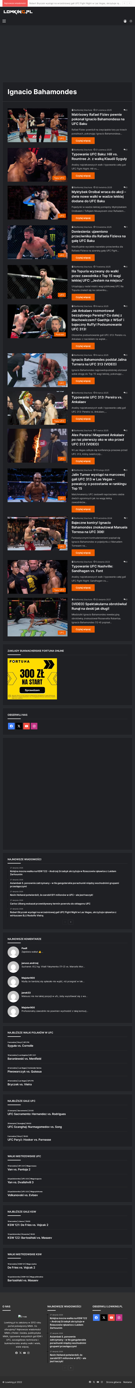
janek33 (26, 992)
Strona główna (113, 1382)
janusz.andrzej (30, 963)
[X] (21, 1353)
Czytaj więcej (83, 140)
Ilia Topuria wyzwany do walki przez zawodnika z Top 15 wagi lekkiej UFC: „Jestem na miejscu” (97, 275)
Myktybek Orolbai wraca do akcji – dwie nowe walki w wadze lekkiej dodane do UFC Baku (99, 196)
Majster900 (28, 977)
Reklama (127, 1382)
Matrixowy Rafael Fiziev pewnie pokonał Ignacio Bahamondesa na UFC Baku (98, 119)
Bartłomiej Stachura (83, 110)
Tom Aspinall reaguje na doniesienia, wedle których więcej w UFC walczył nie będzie (72, 3)
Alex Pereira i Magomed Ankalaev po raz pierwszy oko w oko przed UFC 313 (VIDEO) (98, 439)
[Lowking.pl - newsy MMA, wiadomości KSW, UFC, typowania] (18, 12)
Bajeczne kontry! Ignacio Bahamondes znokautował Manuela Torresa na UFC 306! (99, 527)
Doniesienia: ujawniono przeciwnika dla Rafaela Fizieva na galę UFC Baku (99, 236)
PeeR (24, 948)
